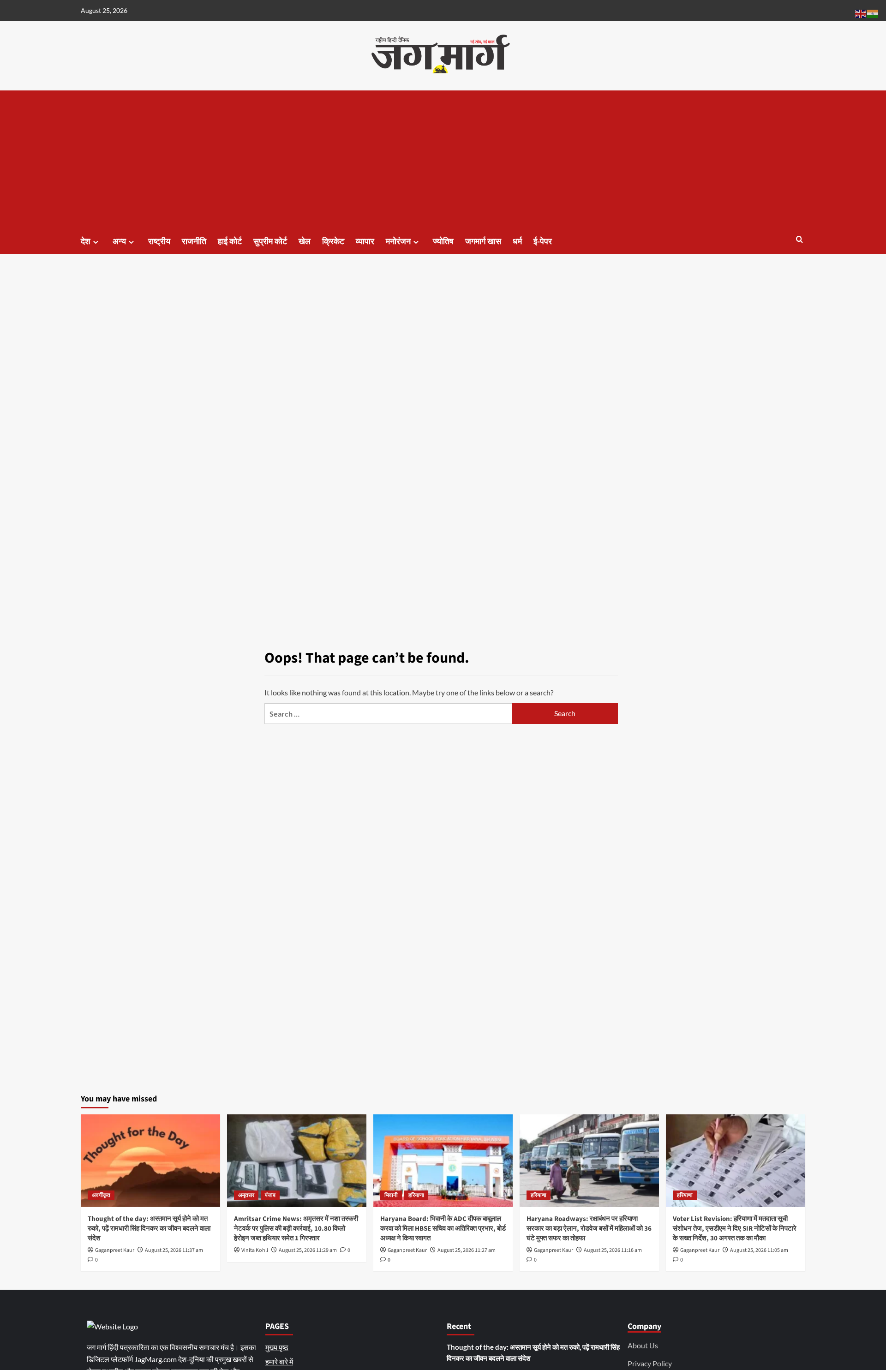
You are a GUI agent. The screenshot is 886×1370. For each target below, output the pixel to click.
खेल (305, 241)
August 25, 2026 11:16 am (613, 1250)
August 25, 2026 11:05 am (759, 1250)
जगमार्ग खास (483, 241)
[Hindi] (873, 12)
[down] (95, 242)
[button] (799, 240)
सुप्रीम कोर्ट (270, 241)
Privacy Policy (650, 1363)
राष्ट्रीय (159, 241)
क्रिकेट (333, 241)
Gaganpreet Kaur (114, 1250)
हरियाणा (416, 1195)
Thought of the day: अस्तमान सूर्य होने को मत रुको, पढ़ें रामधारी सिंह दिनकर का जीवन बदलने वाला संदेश (149, 1228)
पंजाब (270, 1195)
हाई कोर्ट (230, 241)
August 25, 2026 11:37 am (174, 1250)
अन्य (119, 241)
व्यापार (365, 241)
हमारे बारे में (279, 1361)
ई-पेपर (542, 241)
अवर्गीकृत (101, 1195)
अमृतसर (246, 1195)
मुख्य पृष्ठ (276, 1347)
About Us (643, 1345)
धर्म (517, 241)
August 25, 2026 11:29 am (308, 1250)
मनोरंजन (398, 241)
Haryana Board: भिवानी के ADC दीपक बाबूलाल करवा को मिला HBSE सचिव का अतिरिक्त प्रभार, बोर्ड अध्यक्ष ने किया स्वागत (443, 1228)
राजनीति (194, 241)
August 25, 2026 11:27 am (466, 1250)
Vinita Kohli (254, 1250)
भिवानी (391, 1195)
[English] (861, 12)
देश (85, 241)
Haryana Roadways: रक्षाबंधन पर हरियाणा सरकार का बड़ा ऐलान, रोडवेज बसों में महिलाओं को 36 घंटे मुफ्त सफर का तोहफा (589, 1228)
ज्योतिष (443, 241)
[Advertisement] (443, 159)
